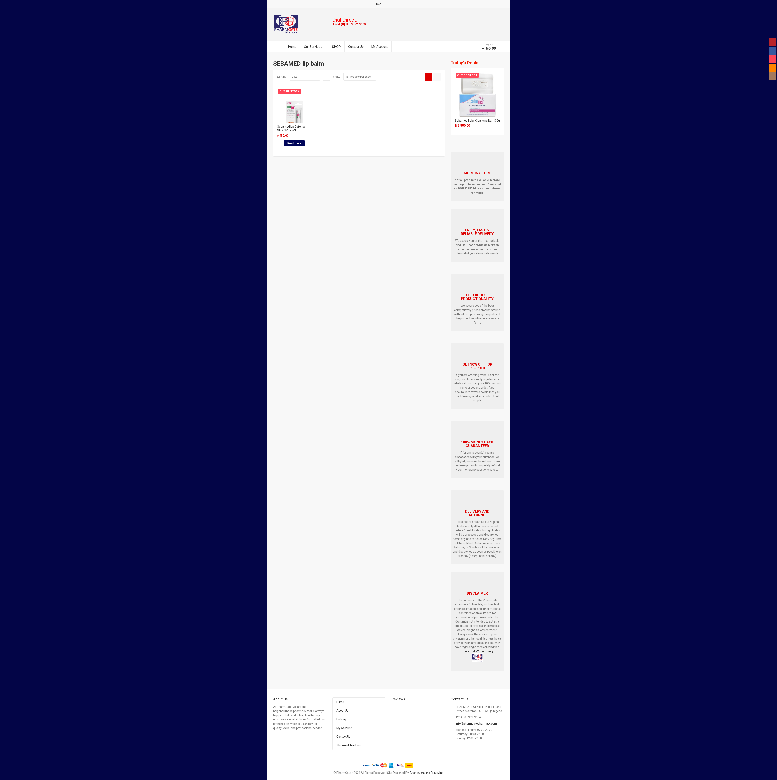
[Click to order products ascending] (326, 77)
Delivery (341, 719)
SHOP (336, 47)
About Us (342, 710)
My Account (379, 47)
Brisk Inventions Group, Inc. (427, 772)
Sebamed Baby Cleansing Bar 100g (477, 120)
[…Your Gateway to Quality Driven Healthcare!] (285, 24)
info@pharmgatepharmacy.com (476, 723)
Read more (294, 143)
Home (292, 47)
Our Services (313, 47)
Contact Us (356, 47)
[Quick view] (277, 150)
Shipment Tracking (348, 745)
